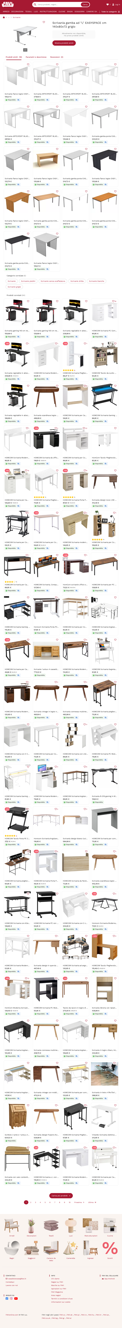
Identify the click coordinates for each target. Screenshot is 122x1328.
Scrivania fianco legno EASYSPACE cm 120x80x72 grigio (28, 178)
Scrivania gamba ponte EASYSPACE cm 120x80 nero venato (30, 263)
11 (86, 724)
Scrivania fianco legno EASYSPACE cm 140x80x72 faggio (57, 178)
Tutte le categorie (109, 12)
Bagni (70, 11)
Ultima (91, 1202)
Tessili (28, 11)
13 (28, 978)
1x (74, 370)
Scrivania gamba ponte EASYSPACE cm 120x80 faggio (56, 221)
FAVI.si (68, 1318)
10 (28, 470)
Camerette (70, 1258)
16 (115, 301)
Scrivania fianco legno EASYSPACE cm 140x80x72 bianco (86, 136)
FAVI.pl (77, 1315)
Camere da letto (94, 11)
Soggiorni (79, 11)
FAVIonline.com (12, 1315)
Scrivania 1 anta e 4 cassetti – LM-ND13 (50, 669)
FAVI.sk (70, 1315)
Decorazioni (17, 11)
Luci (36, 11)
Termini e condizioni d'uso (62, 1299)
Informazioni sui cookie (60, 1302)
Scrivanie (16, 17)
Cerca (85, 4)
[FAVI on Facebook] (7, 1298)
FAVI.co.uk (46, 1318)
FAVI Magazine (57, 1292)
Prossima (78, 1202)
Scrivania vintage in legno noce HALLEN (50, 712)
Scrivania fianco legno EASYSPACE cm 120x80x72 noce (28, 221)
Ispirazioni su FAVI (58, 1289)
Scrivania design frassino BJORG (47, 1135)
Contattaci (10, 1282)
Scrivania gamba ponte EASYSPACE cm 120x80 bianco (85, 221)
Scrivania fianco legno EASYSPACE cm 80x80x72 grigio (57, 263)
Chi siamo (55, 1279)
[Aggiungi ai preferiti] (44, 22)
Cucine (62, 11)
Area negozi (56, 1295)
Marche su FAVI (57, 1285)
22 (86, 428)
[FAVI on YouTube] (16, 1298)
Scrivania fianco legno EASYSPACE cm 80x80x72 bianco (28, 94)
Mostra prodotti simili (64, 43)
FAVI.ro (84, 1315)
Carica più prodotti (60, 1196)
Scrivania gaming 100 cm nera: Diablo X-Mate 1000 (55, 331)
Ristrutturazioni (48, 11)
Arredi (6, 11)
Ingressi (90, 1258)
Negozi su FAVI (57, 1282)
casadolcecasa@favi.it (17, 1279)
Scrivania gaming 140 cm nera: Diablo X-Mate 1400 (26, 331)
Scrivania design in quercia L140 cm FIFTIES (52, 965)
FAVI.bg (55, 1318)
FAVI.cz (62, 1315)
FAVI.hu (91, 1315)
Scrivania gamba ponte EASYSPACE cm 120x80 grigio (85, 178)
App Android (109, 1279)
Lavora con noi (12, 1285)
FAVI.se (106, 1315)
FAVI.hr (99, 1315)
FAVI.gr (62, 1318)
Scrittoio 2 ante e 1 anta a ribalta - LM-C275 (23, 1135)
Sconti (110, 1258)
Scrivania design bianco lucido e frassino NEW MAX (84, 839)
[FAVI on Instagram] (11, 1298)
